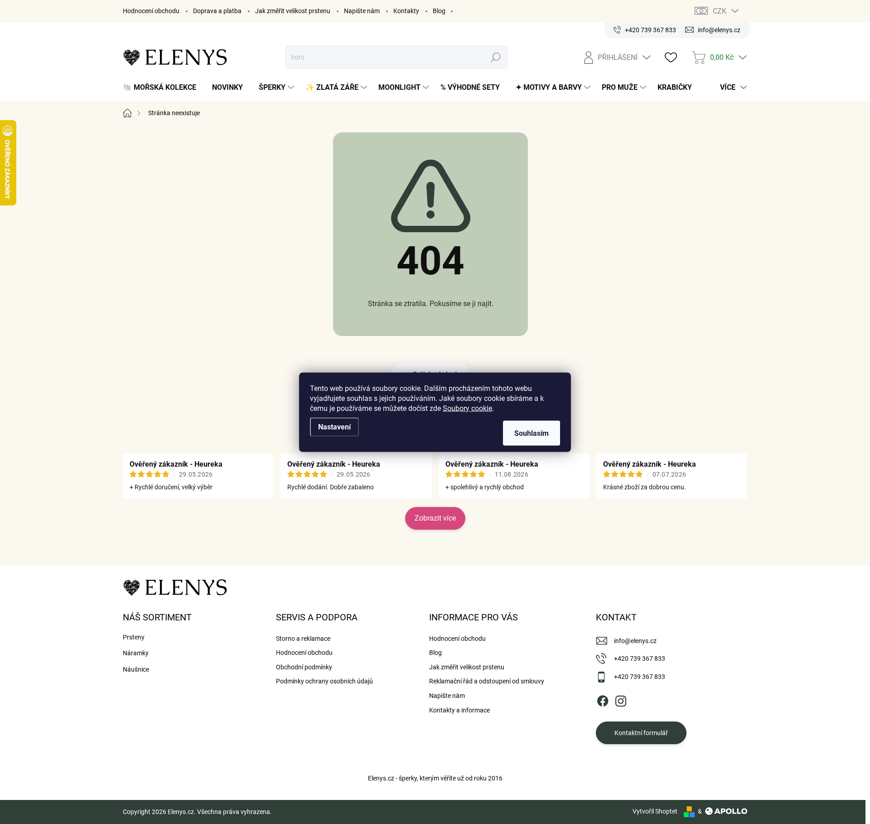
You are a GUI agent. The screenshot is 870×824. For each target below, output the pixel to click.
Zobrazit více (435, 518)
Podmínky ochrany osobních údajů (324, 681)
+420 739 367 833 (639, 658)
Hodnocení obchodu (151, 11)
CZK (719, 11)
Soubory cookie (467, 408)
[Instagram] (621, 699)
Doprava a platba (217, 11)
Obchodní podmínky (304, 667)
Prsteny (134, 637)
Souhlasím (531, 433)
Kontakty (406, 11)
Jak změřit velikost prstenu (292, 11)
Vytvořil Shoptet (655, 811)
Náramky (136, 653)
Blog (439, 11)
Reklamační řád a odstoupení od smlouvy (486, 681)
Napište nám (362, 11)
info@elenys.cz (635, 640)
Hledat (496, 57)
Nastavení (334, 426)
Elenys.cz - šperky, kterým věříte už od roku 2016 (435, 778)
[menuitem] (163, 87)
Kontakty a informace (459, 710)
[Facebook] (602, 699)
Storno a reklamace (303, 638)
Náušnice (136, 669)
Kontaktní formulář (641, 732)
